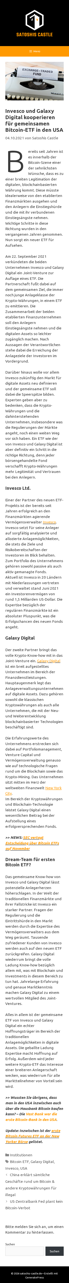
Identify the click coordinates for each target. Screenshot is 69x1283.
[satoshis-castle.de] (34, 23)
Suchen (10, 1244)
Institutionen (21, 1155)
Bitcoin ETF (19, 1161)
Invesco (49, 522)
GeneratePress (34, 1277)
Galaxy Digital (48, 661)
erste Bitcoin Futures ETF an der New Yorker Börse (32, 1136)
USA (23, 1168)
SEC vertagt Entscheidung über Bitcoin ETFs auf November (32, 843)
